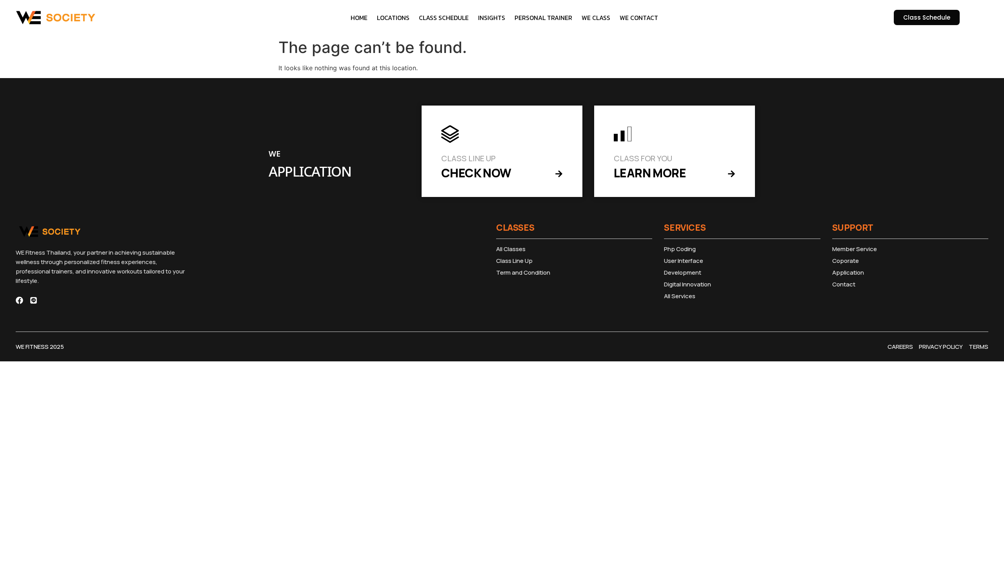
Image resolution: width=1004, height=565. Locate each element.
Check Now (476, 173)
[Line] (33, 300)
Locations (393, 17)
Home (359, 17)
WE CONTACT (639, 17)
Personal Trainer (543, 17)
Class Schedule (444, 17)
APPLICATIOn (310, 172)
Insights (491, 17)
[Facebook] (19, 300)
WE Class (596, 17)
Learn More (650, 173)
